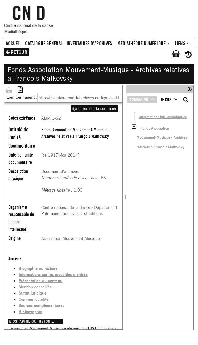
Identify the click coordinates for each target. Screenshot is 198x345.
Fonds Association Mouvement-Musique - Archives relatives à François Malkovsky (162, 137)
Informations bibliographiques (163, 117)
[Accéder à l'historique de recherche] (186, 54)
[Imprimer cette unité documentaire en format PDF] (20, 89)
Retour (19, 52)
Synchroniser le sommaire (94, 108)
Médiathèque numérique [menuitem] (140, 44)
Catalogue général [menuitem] (43, 43)
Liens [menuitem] (178, 44)
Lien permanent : (22, 97)
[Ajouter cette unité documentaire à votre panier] (9, 89)
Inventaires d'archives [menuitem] (89, 43)
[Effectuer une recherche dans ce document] (186, 100)
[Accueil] (30, 21)
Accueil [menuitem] (13, 43)
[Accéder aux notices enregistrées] (174, 54)
